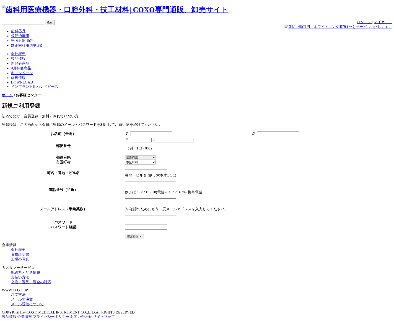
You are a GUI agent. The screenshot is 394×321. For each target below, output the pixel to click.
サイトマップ (104, 316)
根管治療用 (20, 36)
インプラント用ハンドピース (34, 86)
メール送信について (27, 304)
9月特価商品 (21, 68)
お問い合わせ (81, 316)
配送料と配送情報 (25, 272)
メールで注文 (22, 299)
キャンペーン (22, 73)
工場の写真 (20, 259)
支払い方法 (20, 277)
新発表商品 (20, 63)
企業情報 (24, 316)
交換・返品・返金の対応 (31, 282)
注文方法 (18, 294)
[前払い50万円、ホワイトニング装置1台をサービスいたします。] (338, 27)
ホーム (7, 95)
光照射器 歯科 (22, 41)
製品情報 (18, 59)
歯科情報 (18, 78)
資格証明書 (20, 254)
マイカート (383, 22)
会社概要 (18, 54)
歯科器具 (18, 31)
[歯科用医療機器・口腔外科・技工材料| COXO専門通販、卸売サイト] (115, 9)
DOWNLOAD (22, 82)
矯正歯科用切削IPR (26, 45)
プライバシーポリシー (51, 316)
